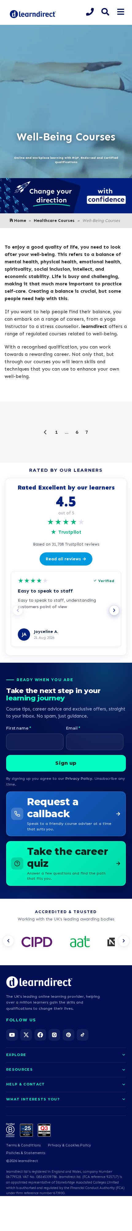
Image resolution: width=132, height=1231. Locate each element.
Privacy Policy (78, 778)
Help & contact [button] (25, 1084)
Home (20, 220)
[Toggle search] (105, 12)
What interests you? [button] (33, 1099)
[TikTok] (82, 1035)
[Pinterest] (68, 1035)
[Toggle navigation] (120, 12)
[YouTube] (12, 1035)
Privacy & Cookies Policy (69, 1145)
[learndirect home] (39, 982)
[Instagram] (54, 1035)
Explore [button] (16, 1055)
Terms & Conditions (23, 1145)
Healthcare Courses (54, 220)
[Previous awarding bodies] (8, 941)
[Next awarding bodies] (124, 941)
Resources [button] (19, 1069)
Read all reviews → (66, 559)
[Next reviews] (114, 610)
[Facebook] (40, 1035)
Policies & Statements (25, 1153)
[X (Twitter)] (26, 1035)
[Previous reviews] (18, 610)
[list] (66, 942)
